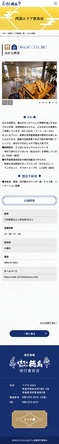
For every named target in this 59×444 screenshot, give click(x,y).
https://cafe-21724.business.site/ (21, 276)
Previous (4, 102)
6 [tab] (56, 102)
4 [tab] (49, 102)
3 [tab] (46, 102)
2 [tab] (43, 102)
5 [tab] (53, 102)
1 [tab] (39, 102)
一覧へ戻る (29, 333)
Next (10, 102)
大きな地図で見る (47, 323)
